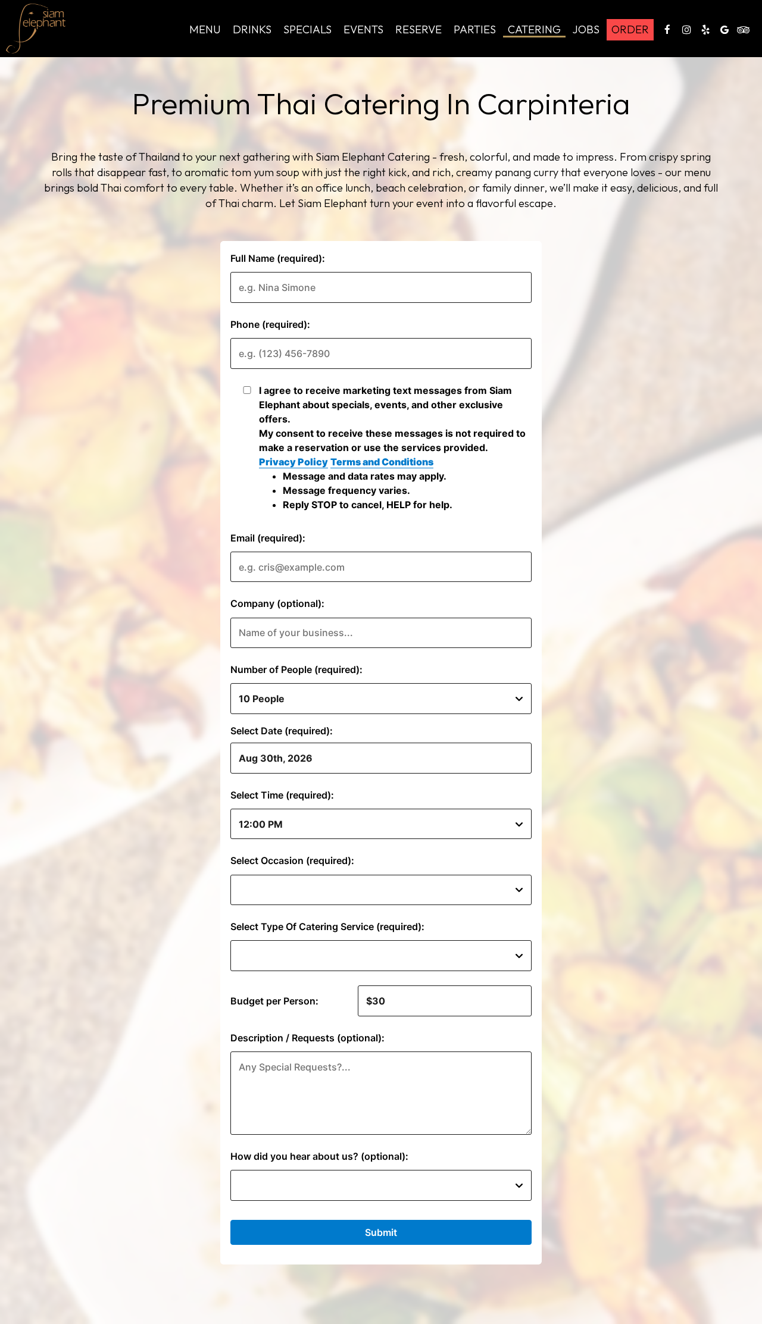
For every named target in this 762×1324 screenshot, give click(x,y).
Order (630, 30)
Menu (205, 30)
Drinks (252, 30)
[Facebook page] (667, 29)
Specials (307, 30)
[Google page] (724, 29)
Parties (475, 30)
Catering (534, 30)
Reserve (418, 30)
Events (363, 30)
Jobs (586, 30)
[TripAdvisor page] (743, 29)
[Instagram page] (686, 29)
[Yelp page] (705, 29)
